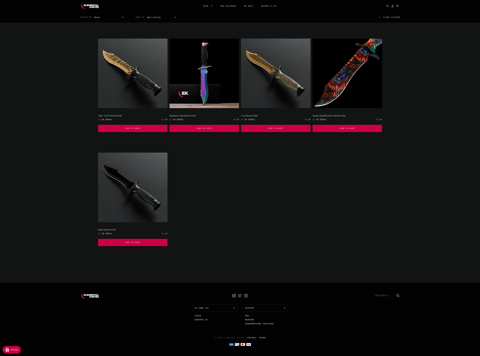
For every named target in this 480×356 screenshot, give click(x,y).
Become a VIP (269, 6)
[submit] (398, 296)
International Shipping (259, 324)
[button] (133, 128)
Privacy (251, 338)
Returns (249, 320)
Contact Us (201, 320)
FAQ (247, 316)
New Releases (228, 6)
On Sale (248, 6)
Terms (262, 338)
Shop (205, 6)
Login (197, 316)
